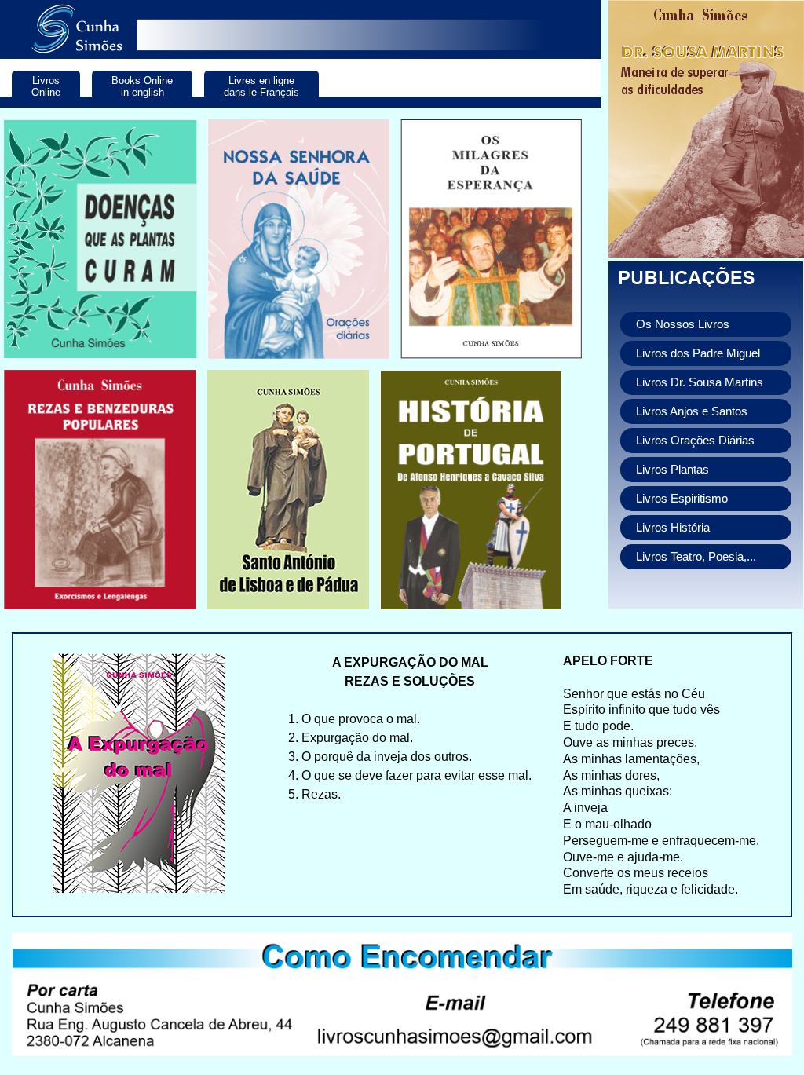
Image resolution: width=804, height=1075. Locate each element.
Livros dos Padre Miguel (698, 353)
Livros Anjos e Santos (691, 411)
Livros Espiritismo (682, 498)
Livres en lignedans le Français (261, 86)
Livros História (673, 527)
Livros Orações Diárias (695, 440)
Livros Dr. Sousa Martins (699, 382)
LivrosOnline (45, 86)
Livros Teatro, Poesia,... (696, 556)
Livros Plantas (672, 469)
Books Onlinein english (142, 86)
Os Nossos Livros (682, 324)
